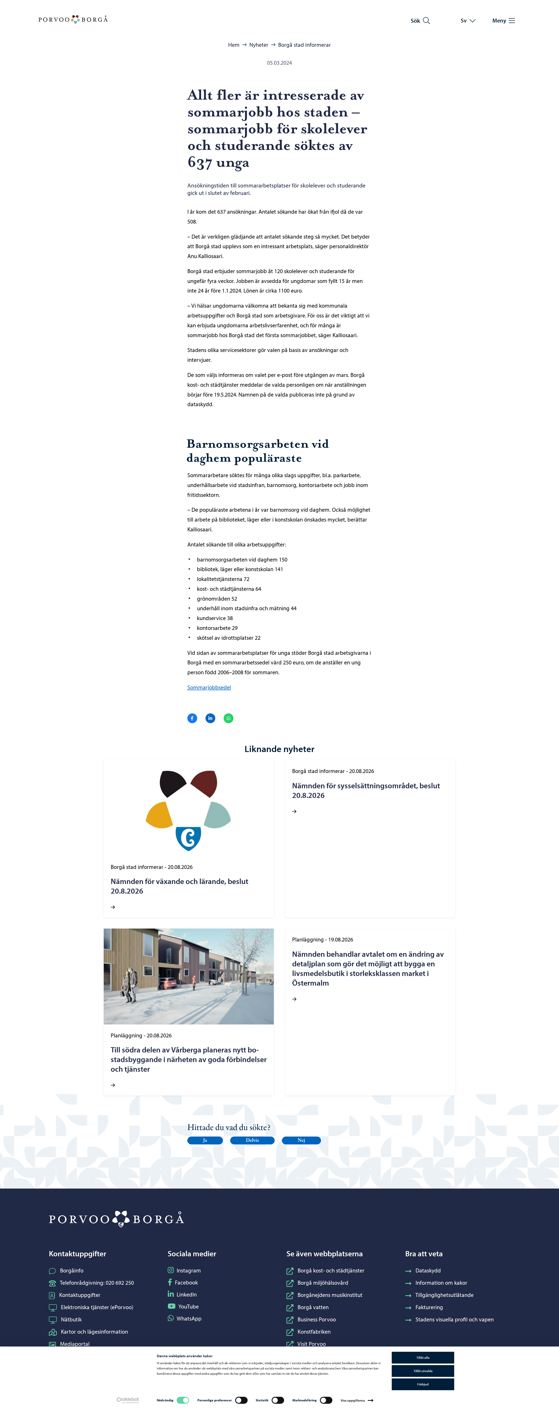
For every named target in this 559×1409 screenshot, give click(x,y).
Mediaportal (75, 1343)
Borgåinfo (71, 1270)
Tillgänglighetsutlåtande (444, 1294)
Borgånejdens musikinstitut (330, 1294)
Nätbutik (71, 1319)
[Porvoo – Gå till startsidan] (73, 19)
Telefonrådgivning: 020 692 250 (97, 1282)
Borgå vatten (313, 1307)
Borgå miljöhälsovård (323, 1282)
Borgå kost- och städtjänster (331, 1270)
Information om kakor (441, 1282)
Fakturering (429, 1307)
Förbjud (423, 1384)
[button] (205, 1140)
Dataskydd (428, 1270)
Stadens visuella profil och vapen (455, 1319)
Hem (234, 44)
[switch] (241, 1400)
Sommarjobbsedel (209, 687)
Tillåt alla (423, 1357)
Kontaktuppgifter (79, 1294)
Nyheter (258, 44)
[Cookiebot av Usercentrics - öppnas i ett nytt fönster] (128, 1400)
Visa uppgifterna (353, 1400)
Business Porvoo (317, 1319)
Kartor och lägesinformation (94, 1331)
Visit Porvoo (311, 1343)
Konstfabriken (314, 1331)
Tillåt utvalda (423, 1371)
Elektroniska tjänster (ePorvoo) (97, 1307)
